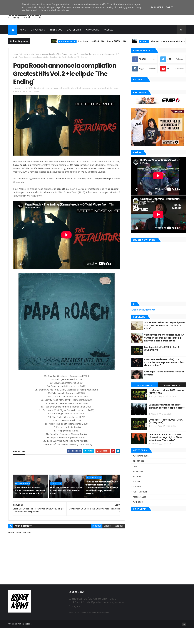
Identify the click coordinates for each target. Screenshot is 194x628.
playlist (136, 481)
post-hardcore (140, 492)
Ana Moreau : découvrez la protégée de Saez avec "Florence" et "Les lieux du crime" (164, 325)
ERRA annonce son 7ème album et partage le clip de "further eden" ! (66, 490)
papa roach (112, 54)
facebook (118, 526)
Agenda (108, 29)
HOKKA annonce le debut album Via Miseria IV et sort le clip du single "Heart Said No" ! (30, 490)
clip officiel (57, 54)
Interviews (56, 29)
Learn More (156, 7)
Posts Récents (144, 385)
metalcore (138, 471)
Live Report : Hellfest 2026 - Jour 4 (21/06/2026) (81, 41)
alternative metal (45, 41)
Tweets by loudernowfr (143, 309)
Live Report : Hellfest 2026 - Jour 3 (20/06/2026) (166, 421)
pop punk (137, 486)
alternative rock (22, 483)
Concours (92, 29)
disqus (107, 526)
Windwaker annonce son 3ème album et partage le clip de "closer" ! (167, 407)
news (95, 54)
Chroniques (38, 29)
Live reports (74, 29)
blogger (96, 526)
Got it (169, 7)
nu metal (102, 54)
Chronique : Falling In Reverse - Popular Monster (164, 373)
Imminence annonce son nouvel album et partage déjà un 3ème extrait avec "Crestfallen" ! (165, 437)
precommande (139, 497)
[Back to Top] (184, 624)
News (23, 29)
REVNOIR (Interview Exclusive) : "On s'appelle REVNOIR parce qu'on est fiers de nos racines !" (164, 362)
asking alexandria (43, 54)
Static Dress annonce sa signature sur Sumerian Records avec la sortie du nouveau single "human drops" (164, 337)
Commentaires (172, 385)
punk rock (138, 502)
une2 (15, 57)
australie (122, 41)
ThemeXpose (25, 624)
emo (135, 466)
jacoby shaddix (84, 54)
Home (15, 54)
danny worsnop (70, 54)
